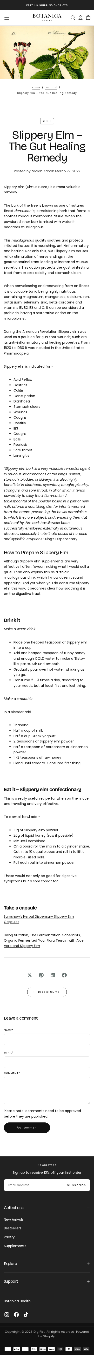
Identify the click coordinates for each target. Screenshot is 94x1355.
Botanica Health (17, 1301)
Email (8, 1052)
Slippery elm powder (57, 741)
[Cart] (88, 18)
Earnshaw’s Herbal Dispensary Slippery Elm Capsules (39, 919)
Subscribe (76, 1185)
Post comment (27, 1127)
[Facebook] (16, 1314)
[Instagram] (7, 1314)
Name (8, 1030)
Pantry (9, 1237)
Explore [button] (10, 1263)
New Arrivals (14, 1219)
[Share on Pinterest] (41, 975)
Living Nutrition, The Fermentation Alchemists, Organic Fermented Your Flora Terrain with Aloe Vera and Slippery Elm (44, 940)
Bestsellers (12, 1228)
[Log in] (80, 18)
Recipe (47, 121)
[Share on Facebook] (64, 975)
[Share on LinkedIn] (53, 975)
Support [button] (11, 1281)
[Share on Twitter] (29, 975)
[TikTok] (26, 1314)
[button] (7, 18)
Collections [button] (13, 1208)
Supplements (15, 1245)
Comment (12, 1073)
